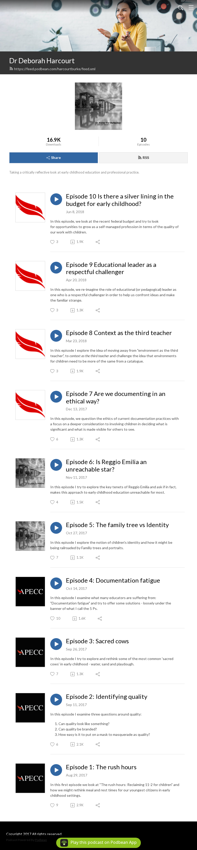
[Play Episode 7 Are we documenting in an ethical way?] (56, 397)
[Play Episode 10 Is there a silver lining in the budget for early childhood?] (56, 199)
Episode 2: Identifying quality (106, 696)
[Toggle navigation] (191, 7)
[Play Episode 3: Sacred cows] (56, 644)
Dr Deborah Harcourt (42, 60)
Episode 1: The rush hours (101, 767)
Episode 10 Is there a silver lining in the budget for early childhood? (120, 200)
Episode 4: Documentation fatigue (113, 580)
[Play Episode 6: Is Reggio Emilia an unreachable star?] (56, 465)
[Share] (98, 242)
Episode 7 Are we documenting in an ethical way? (115, 397)
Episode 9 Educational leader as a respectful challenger (111, 268)
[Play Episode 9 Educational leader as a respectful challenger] (56, 268)
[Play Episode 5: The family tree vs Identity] (56, 528)
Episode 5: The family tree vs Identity (117, 524)
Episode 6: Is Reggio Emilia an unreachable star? (106, 465)
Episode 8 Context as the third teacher (119, 332)
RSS (146, 157)
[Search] (180, 7)
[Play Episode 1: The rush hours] (56, 770)
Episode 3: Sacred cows (97, 641)
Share (56, 157)
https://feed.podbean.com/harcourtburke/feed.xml (54, 69)
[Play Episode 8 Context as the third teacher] (56, 336)
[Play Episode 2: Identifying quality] (56, 700)
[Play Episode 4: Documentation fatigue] (56, 583)
